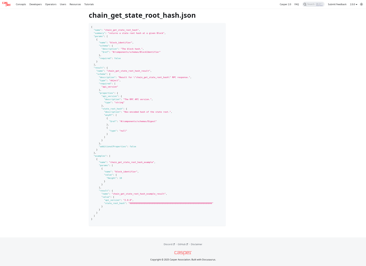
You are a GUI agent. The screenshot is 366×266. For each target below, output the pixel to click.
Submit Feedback (337, 4)
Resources (75, 4)
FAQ (297, 4)
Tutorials (89, 4)
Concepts (21, 4)
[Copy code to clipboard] (222, 26)
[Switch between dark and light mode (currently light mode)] (361, 4)
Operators (50, 4)
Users (63, 4)
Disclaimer (196, 244)
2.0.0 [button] (352, 4)
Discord (168, 244)
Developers (35, 4)
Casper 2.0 (285, 4)
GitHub (181, 244)
